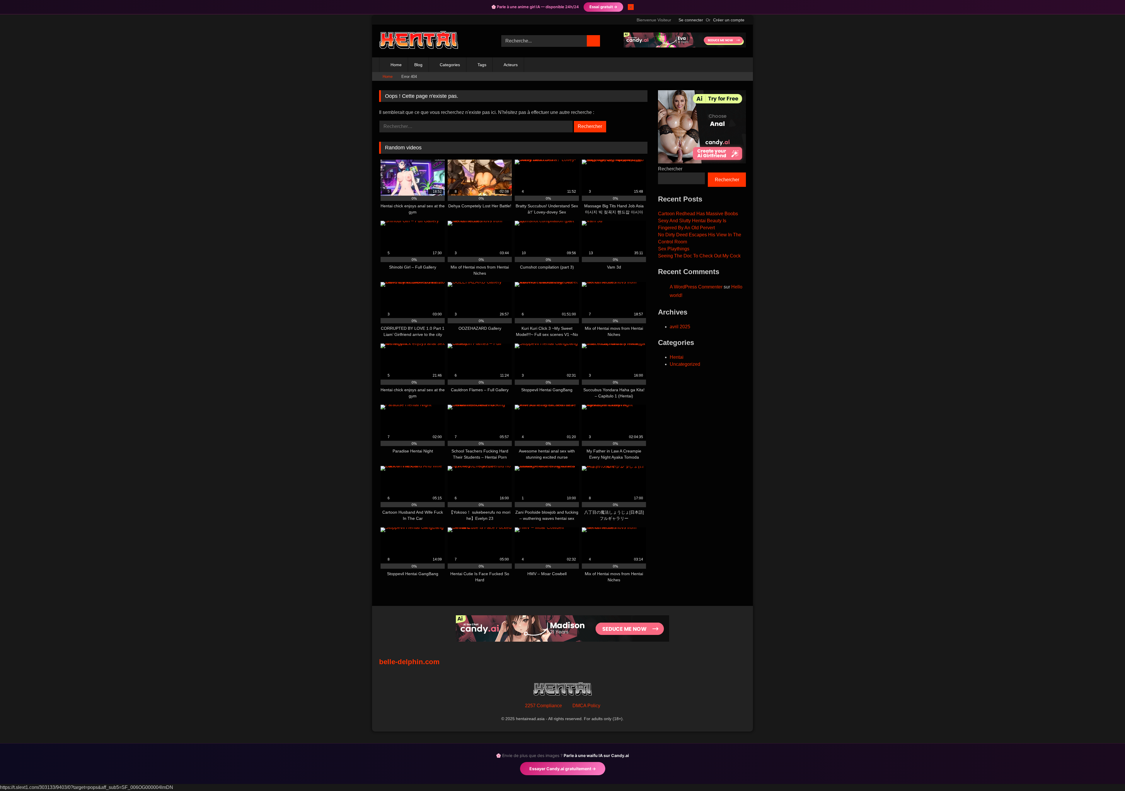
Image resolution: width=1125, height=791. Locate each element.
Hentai (676, 357)
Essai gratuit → (603, 6)
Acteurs (511, 64)
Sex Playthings (673, 248)
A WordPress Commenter (696, 286)
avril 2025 (680, 326)
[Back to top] (1107, 773)
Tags (482, 64)
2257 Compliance (543, 705)
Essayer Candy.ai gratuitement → (562, 768)
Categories (450, 64)
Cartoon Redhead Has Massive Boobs (698, 213)
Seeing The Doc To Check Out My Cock (699, 255)
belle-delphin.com (409, 662)
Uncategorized (685, 364)
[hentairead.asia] (418, 41)
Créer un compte (728, 20)
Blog (418, 64)
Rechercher (670, 168)
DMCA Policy (586, 705)
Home (396, 64)
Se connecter (691, 20)
